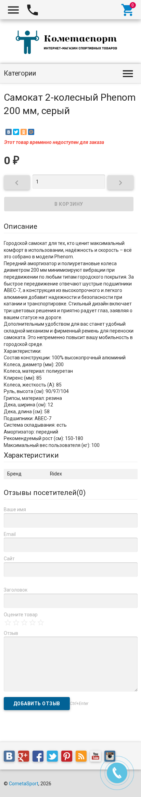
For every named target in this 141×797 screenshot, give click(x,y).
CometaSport (23, 783)
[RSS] (83, 757)
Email (10, 534)
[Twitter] (16, 132)
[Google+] (25, 757)
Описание (20, 226)
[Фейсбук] (40, 757)
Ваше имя (15, 509)
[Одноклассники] (24, 132)
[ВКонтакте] (8, 132)
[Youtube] (97, 757)
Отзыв (11, 633)
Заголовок (15, 590)
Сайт (9, 558)
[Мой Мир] (31, 132)
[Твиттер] (54, 757)
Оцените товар (21, 614)
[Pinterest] (68, 757)
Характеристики (31, 455)
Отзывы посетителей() (45, 493)
